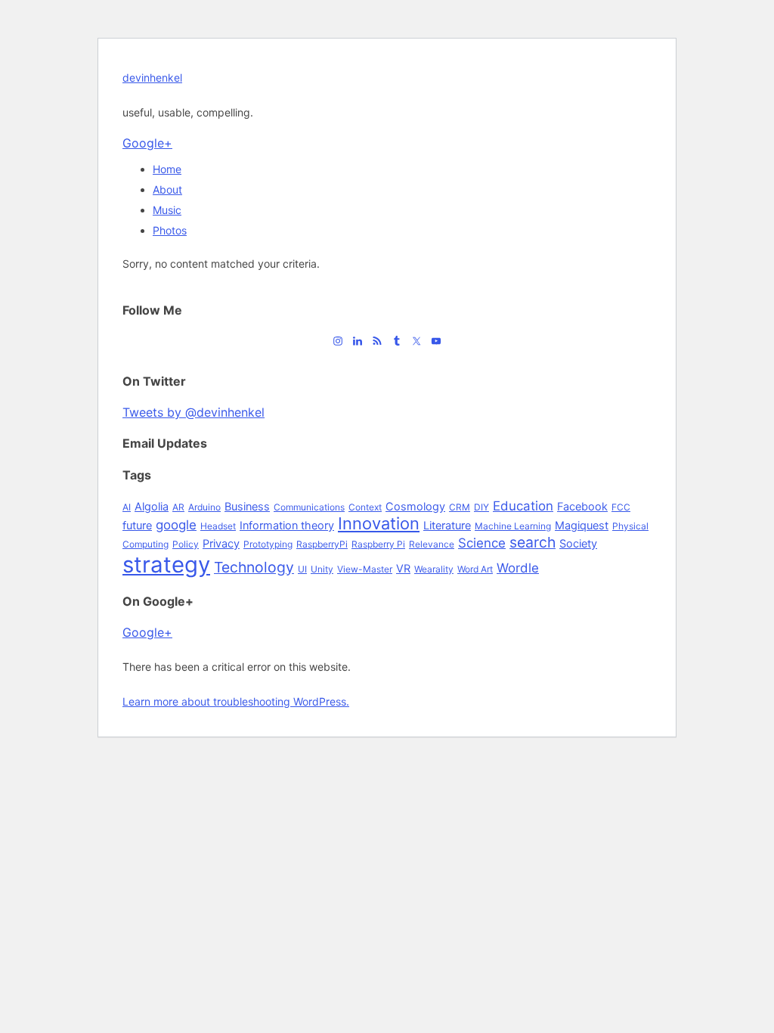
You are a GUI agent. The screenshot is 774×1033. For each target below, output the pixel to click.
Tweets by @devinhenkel (193, 412)
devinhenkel (152, 77)
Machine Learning (513, 526)
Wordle (518, 567)
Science (482, 543)
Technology (254, 567)
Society (578, 543)
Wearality (434, 569)
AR (178, 507)
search (532, 542)
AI (126, 507)
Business (247, 506)
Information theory (287, 525)
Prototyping (268, 544)
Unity (322, 569)
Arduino (204, 507)
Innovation (379, 523)
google (176, 524)
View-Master (364, 569)
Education (523, 505)
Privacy (221, 543)
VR (403, 568)
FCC (620, 507)
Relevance (431, 544)
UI (302, 569)
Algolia (152, 506)
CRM (459, 507)
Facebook (582, 506)
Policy (185, 544)
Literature (447, 525)
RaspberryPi (322, 544)
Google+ (147, 142)
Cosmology (415, 506)
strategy (166, 564)
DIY (481, 507)
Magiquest (581, 525)
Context (365, 507)
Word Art (475, 569)
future (137, 525)
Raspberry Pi (378, 544)
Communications (309, 507)
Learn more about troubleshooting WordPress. (235, 701)
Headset (218, 526)
